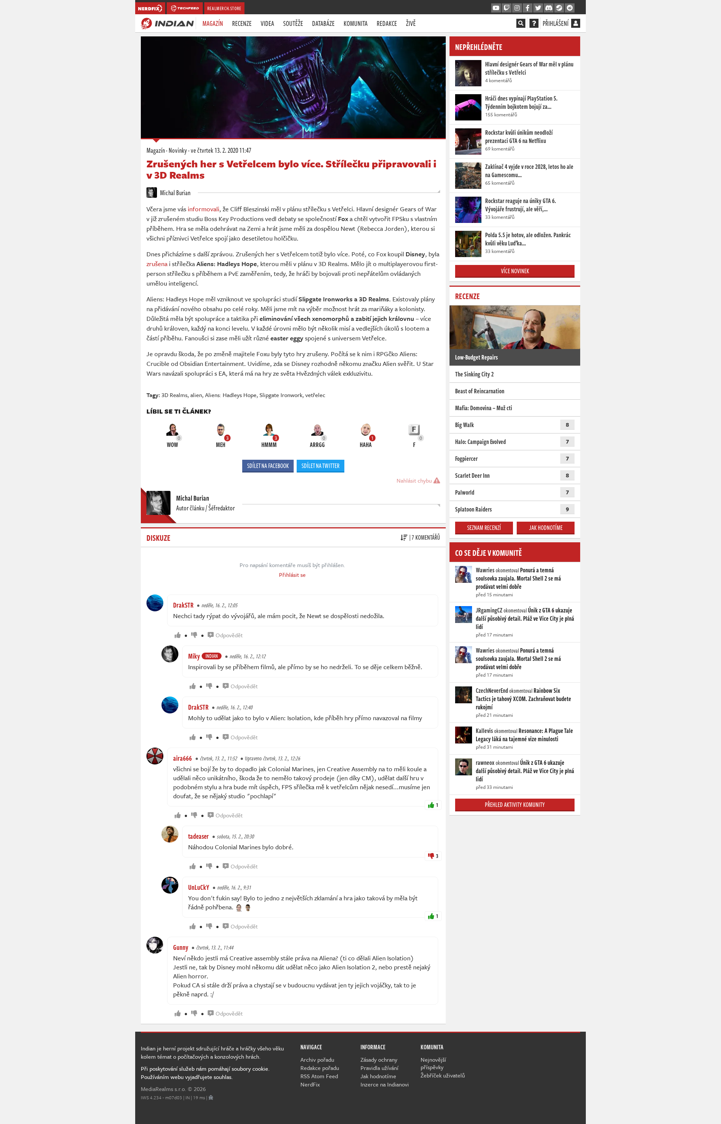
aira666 (182, 758)
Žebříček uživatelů (443, 1075)
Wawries (485, 570)
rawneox (485, 762)
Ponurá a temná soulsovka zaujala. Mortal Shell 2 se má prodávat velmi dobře (518, 578)
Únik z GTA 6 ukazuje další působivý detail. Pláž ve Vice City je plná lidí (525, 618)
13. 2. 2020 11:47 (221, 150)
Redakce (387, 23)
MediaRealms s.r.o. (163, 1089)
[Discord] (549, 8)
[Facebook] (527, 8)
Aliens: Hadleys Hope (230, 395)
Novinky (178, 150)
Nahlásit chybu (415, 480)
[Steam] (559, 8)
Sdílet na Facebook (268, 465)
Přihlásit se (292, 574)
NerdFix (310, 1084)
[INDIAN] (167, 23)
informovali (203, 209)
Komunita (356, 23)
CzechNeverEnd (492, 690)
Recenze (242, 23)
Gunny (180, 947)
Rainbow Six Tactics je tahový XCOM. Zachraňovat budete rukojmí (523, 699)
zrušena (156, 263)
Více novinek (515, 270)
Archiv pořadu (317, 1059)
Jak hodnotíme (546, 527)
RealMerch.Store (224, 8)
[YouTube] (496, 8)
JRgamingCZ (489, 610)
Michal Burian (174, 192)
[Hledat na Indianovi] (520, 23)
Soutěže (293, 23)
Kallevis (484, 730)
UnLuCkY (198, 887)
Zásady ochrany (378, 1059)
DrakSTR (183, 604)
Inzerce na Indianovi (384, 1084)
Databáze (323, 23)
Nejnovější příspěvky (433, 1063)
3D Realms (174, 395)
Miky (194, 656)
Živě (411, 23)
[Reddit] (570, 8)
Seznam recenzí (484, 527)
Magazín (212, 23)
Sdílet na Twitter (320, 465)
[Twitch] (506, 8)
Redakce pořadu (319, 1067)
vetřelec (315, 395)
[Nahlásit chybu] (210, 1097)
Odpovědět (229, 635)
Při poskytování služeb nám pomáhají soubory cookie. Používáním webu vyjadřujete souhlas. (205, 1072)
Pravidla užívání (379, 1067)
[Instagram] (517, 8)
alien (196, 395)
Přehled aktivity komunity (515, 804)
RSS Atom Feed (319, 1076)
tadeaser (198, 836)
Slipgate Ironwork (280, 395)
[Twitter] (538, 8)
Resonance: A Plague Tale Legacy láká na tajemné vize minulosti (524, 734)
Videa (267, 23)
